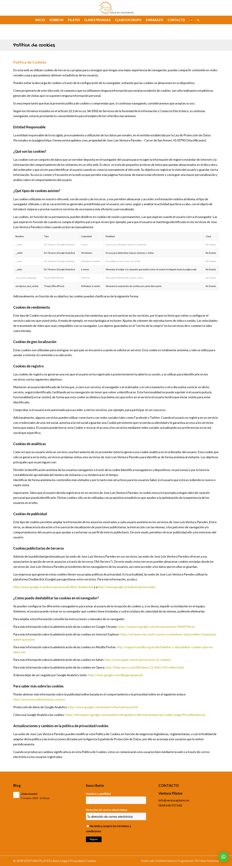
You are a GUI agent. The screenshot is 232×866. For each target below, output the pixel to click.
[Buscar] (197, 20)
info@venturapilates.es (173, 800)
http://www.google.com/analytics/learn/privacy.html (103, 707)
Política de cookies (34, 45)
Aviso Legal (59, 861)
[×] (223, 857)
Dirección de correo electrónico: (107, 810)
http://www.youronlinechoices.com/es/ (39, 699)
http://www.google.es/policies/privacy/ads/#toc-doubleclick (53, 587)
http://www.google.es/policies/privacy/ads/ (126, 587)
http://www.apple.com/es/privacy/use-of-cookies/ (138, 660)
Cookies (90, 861)
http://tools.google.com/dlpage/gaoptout (115, 675)
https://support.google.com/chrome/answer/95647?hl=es (156, 626)
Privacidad (76, 861)
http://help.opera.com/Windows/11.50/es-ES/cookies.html (144, 667)
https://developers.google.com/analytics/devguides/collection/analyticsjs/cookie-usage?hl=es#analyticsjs (135, 715)
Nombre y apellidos (98, 793)
